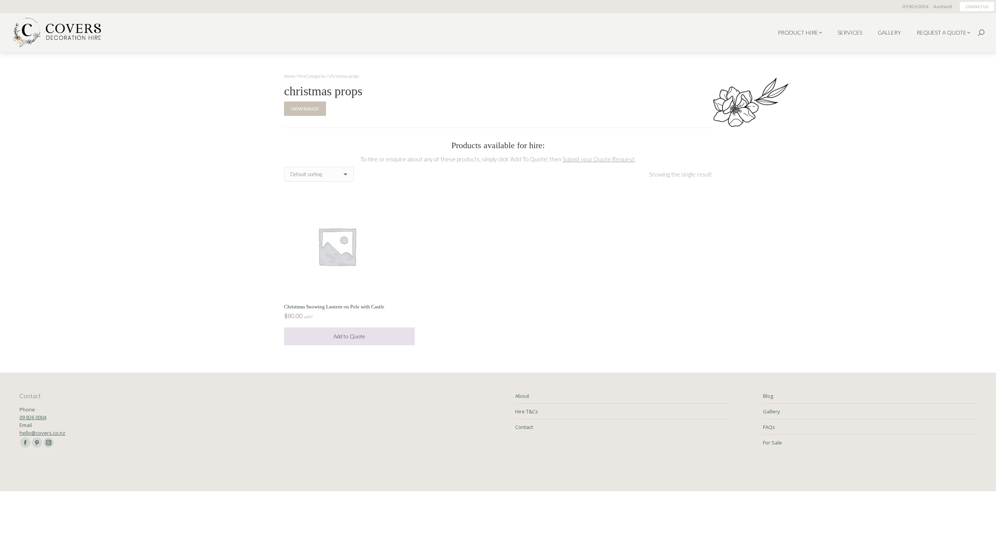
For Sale (772, 442)
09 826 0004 (32, 417)
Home (289, 76)
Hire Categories (312, 76)
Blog (768, 395)
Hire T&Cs (526, 411)
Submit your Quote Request (599, 159)
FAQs (769, 427)
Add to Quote (349, 336)
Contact (524, 427)
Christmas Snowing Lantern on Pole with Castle (334, 307)
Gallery (771, 411)
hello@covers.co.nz (42, 432)
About (522, 395)
